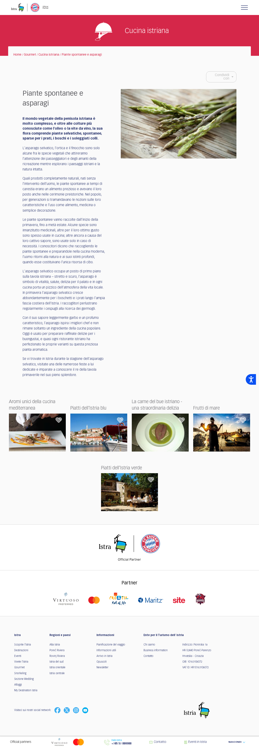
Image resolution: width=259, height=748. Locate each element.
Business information (156, 650)
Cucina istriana (48, 54)
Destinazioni (21, 650)
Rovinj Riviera (57, 656)
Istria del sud (56, 662)
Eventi (17, 656)
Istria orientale (57, 667)
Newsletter (102, 667)
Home (17, 54)
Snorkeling (20, 673)
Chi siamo (149, 644)
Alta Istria (54, 644)
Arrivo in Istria (104, 656)
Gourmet (30, 54)
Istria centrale (57, 673)
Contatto (148, 656)
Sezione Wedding (24, 679)
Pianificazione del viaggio (111, 644)
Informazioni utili (106, 650)
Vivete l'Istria (21, 662)
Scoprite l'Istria (22, 644)
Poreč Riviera (56, 650)
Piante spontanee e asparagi (82, 54)
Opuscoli (102, 662)
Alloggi (18, 684)
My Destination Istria (25, 690)
